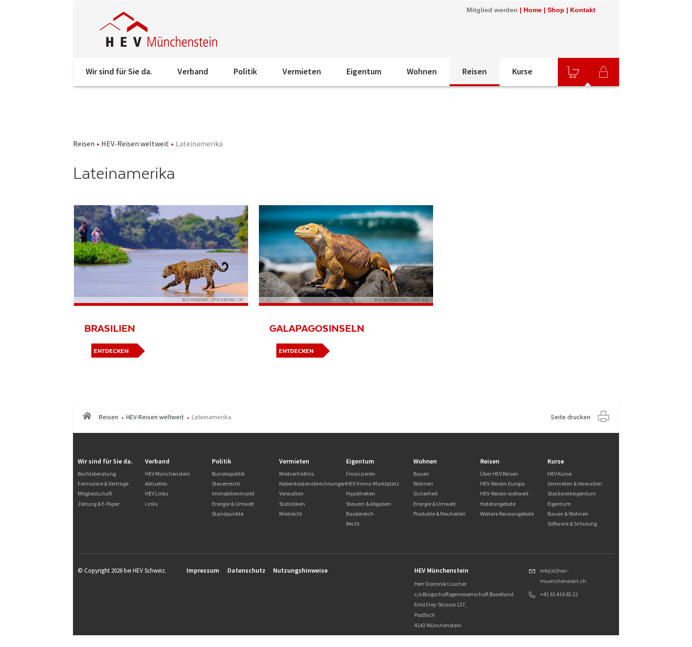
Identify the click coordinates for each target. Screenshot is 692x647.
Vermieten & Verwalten (574, 483)
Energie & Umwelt (233, 503)
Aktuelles (156, 483)
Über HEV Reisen (499, 473)
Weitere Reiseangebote (507, 513)
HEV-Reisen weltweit (135, 143)
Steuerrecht (226, 483)
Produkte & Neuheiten (439, 513)
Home (532, 10)
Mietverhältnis (296, 473)
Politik (245, 71)
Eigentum (363, 71)
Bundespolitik (228, 473)
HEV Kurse (559, 473)
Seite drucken (570, 417)
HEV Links (156, 493)
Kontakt (582, 10)
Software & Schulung (572, 523)
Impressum (202, 570)
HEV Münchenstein (167, 473)
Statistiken (292, 503)
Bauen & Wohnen (567, 513)
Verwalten (291, 493)
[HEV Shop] (573, 72)
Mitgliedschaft (95, 493)
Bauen (421, 473)
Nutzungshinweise (300, 570)
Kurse (522, 71)
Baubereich (360, 513)
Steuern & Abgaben (368, 503)
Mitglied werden (492, 10)
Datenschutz (246, 570)
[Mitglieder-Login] (603, 72)
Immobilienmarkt (233, 493)
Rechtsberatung (97, 473)
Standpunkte (227, 513)
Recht (353, 523)
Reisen (474, 71)
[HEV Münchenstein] (200, 29)
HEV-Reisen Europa (502, 483)
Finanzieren (360, 473)
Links (151, 503)
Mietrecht (290, 513)
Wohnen (422, 71)
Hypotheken (360, 493)
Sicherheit (425, 493)
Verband (192, 71)
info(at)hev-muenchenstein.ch (563, 575)
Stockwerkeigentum (571, 493)
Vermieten (301, 71)
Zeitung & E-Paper (99, 503)
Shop (555, 10)
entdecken (111, 351)
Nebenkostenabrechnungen (312, 483)
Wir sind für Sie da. (119, 71)
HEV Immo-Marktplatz (372, 483)
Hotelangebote (497, 503)
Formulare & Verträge (103, 483)
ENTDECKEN (296, 351)
